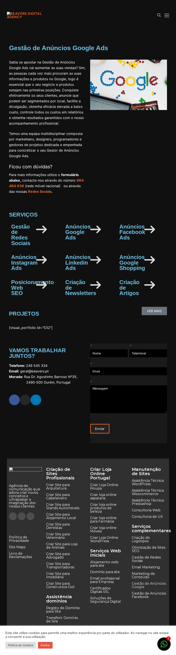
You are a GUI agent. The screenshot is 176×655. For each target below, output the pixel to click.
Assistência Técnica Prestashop (148, 502)
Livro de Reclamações (20, 555)
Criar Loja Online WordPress (104, 539)
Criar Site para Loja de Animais (61, 546)
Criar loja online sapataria (103, 496)
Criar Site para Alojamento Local (61, 516)
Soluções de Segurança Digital (105, 600)
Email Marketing (146, 567)
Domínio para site (105, 572)
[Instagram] (25, 400)
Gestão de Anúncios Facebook (149, 595)
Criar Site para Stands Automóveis (62, 506)
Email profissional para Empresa (105, 580)
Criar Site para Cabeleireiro (58, 496)
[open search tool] (159, 15)
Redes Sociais (40, 191)
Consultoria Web (146, 510)
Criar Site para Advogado (58, 555)
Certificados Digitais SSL (100, 590)
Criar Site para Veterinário (58, 536)
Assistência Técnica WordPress (148, 482)
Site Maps (17, 547)
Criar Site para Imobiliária (58, 575)
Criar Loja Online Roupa (104, 486)
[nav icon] (166, 15)
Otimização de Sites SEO (148, 549)
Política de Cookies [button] (20, 645)
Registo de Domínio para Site (63, 609)
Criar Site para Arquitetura (58, 486)
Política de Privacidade (19, 539)
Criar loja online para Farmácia (103, 519)
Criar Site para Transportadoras (60, 565)
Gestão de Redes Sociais (146, 559)
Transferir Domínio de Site (62, 619)
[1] (164, 646)
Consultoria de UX (147, 517)
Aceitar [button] (45, 645)
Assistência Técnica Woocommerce (148, 492)
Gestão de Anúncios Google (149, 585)
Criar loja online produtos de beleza (103, 508)
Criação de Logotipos (141, 539)
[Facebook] (14, 400)
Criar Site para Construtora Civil (60, 585)
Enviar (100, 429)
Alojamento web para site (104, 564)
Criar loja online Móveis (103, 529)
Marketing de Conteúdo (143, 575)
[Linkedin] (35, 400)
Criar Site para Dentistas (58, 526)
